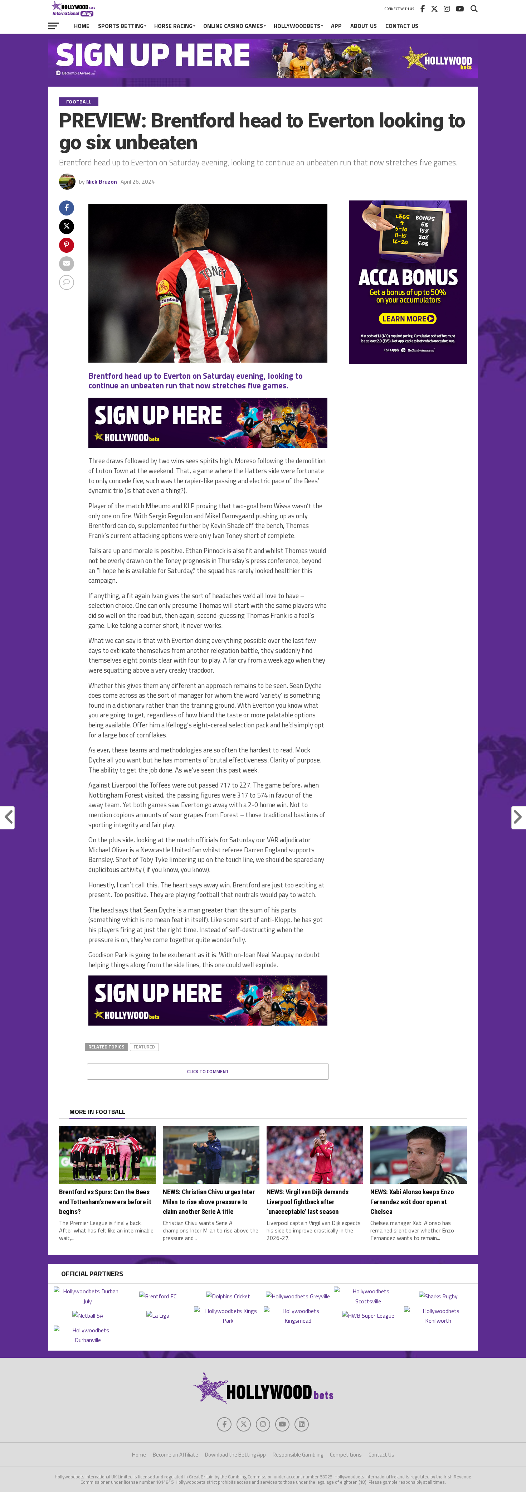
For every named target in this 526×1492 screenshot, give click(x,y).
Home (81, 25)
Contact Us (401, 25)
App (336, 25)
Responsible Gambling (298, 1454)
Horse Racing (173, 25)
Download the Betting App (235, 1454)
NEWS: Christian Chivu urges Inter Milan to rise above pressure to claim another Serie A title (209, 1201)
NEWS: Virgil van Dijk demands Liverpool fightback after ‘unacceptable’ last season (308, 1201)
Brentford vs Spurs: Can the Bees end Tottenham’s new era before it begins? (105, 1201)
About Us (363, 25)
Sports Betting (120, 25)
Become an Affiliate (175, 1454)
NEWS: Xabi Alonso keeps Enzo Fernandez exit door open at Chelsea (412, 1201)
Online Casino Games (233, 25)
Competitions (346, 1454)
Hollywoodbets (297, 25)
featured (144, 1046)
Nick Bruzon (101, 181)
